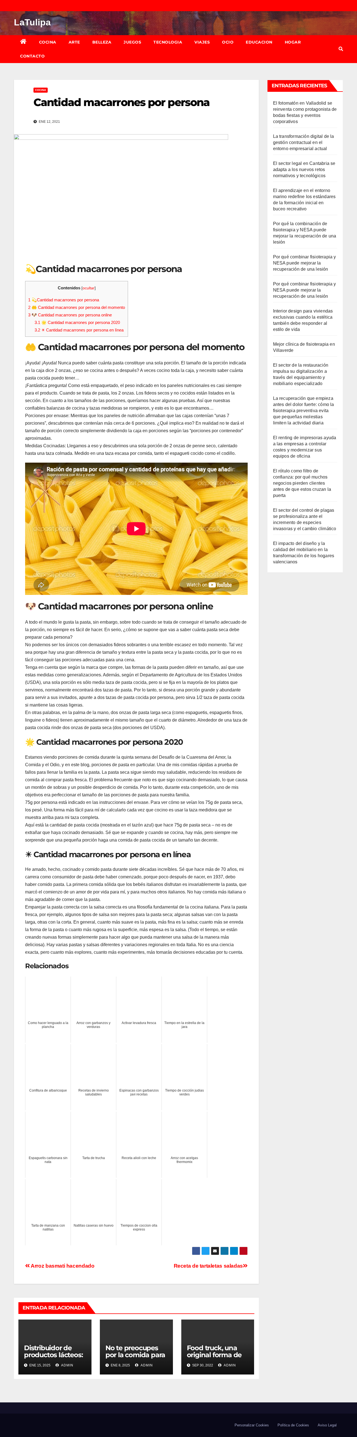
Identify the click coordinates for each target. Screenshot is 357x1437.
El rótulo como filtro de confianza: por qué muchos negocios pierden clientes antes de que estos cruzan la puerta (302, 483)
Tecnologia (167, 42)
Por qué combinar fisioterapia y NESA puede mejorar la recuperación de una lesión (304, 262)
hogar (293, 42)
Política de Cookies (293, 1425)
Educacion (259, 42)
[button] (341, 49)
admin (66, 1365)
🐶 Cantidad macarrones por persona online (70, 315)
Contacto (32, 56)
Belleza (102, 42)
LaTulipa (32, 22)
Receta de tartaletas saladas (208, 1266)
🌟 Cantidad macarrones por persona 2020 (77, 322)
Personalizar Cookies (252, 1425)
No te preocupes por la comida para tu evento (135, 1355)
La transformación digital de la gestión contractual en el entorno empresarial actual (303, 142)
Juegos (132, 42)
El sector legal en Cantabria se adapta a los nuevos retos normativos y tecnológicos (304, 169)
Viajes (202, 42)
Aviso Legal (327, 1425)
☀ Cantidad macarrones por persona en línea (79, 330)
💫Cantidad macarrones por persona (63, 299)
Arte (74, 42)
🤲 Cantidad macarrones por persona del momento (76, 307)
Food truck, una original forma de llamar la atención (215, 1355)
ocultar (89, 288)
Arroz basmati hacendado (62, 1266)
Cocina (47, 42)
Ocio (227, 42)
